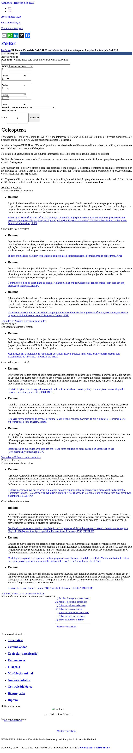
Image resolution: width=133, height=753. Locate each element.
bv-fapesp (6, 50)
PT (9, 8)
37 (56, 609)
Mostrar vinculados (66, 626)
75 (56, 619)
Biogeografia (16, 693)
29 (56, 601)
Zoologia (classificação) (23, 653)
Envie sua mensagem (12, 28)
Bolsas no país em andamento (72, 605)
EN (9, 11)
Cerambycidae (17, 647)
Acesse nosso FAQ (11, 16)
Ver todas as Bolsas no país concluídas (21, 457)
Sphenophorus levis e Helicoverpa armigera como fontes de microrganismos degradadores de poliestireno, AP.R (65, 255)
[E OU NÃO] (5, 69)
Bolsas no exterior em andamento (74, 612)
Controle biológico (20, 686)
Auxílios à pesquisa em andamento (74, 598)
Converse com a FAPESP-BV (94, 747)
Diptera (13, 700)
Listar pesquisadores (13, 720)
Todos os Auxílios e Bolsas (71, 619)
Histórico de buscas (24, 2)
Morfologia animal (20, 673)
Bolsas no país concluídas (70, 609)
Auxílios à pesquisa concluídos (73, 601)
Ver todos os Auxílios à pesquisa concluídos (23, 321)
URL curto (6, 2)
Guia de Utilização (10, 22)
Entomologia (16, 660)
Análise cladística (19, 680)
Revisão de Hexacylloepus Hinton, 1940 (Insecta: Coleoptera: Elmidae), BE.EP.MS (50, 588)
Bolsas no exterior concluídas (72, 616)
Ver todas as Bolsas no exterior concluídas (22, 593)
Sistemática (15, 640)
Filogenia (14, 666)
